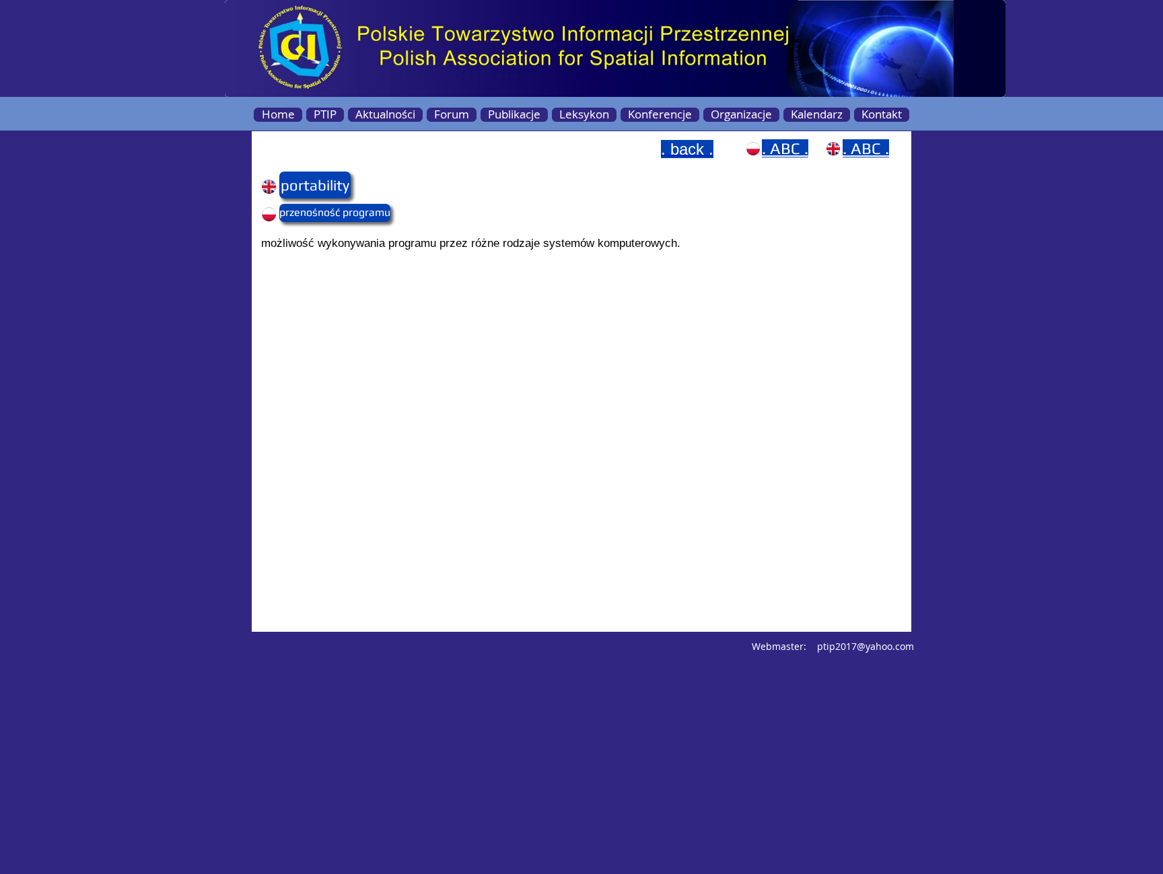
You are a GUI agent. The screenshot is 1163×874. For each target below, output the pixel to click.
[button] (305, 185)
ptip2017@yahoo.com (865, 646)
